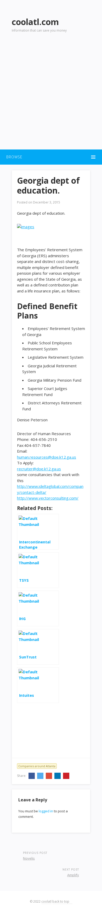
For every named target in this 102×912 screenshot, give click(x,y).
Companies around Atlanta (36, 766)
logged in (46, 811)
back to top (61, 901)
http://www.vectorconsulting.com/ (47, 498)
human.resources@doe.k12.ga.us (46, 457)
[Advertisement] (51, 94)
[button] (51, 157)
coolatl (46, 901)
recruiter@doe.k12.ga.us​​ (39, 468)
